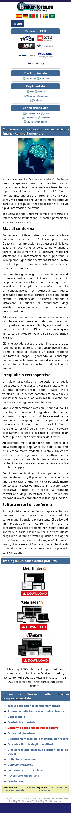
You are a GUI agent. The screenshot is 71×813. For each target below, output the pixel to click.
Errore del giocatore (21, 733)
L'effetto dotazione (20, 764)
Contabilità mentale (21, 722)
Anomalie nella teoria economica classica (36, 711)
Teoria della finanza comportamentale (34, 706)
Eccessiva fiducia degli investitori (30, 744)
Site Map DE (62, 798)
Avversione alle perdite (23, 775)
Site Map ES (48, 798)
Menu (18, 23)
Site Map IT (14, 801)
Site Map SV (28, 801)
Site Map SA (55, 801)
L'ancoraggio (16, 717)
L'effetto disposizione (22, 759)
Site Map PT (41, 801)
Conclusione (16, 781)
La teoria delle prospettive (25, 770)
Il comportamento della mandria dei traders (38, 739)
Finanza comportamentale (19, 789)
